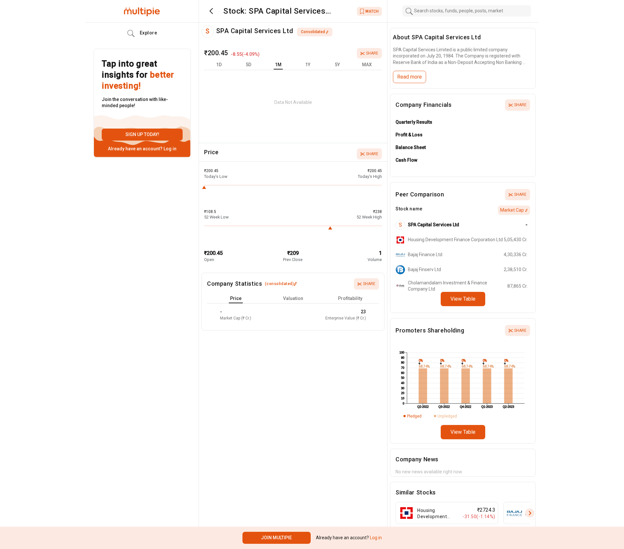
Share (372, 53)
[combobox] (466, 11)
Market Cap (512, 210)
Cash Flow (406, 160)
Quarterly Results (414, 122)
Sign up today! (142, 134)
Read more (409, 77)
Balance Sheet (411, 147)
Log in (169, 148)
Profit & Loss (409, 134)
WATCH (372, 11)
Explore (148, 32)
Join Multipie (276, 537)
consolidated (313, 32)
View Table (462, 299)
